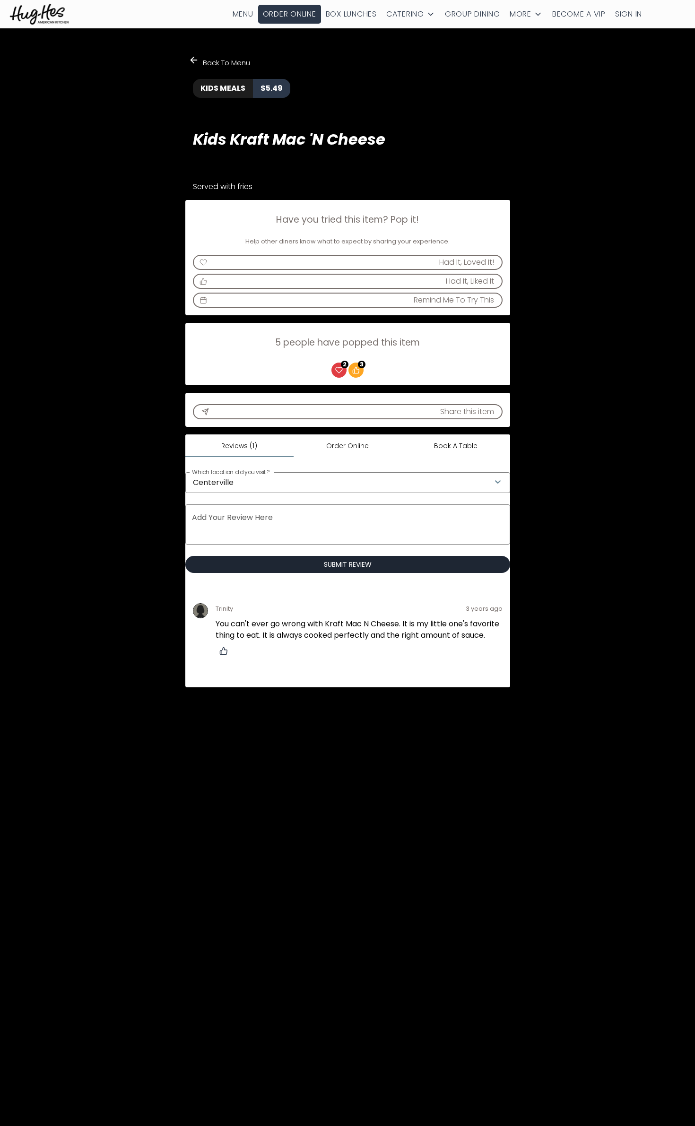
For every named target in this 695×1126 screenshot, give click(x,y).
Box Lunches (351, 14)
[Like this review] (226, 651)
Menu (243, 14)
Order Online (289, 14)
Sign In (628, 14)
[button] (411, 14)
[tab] (239, 445)
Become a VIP (579, 14)
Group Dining (472, 14)
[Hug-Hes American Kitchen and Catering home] (50, 14)
